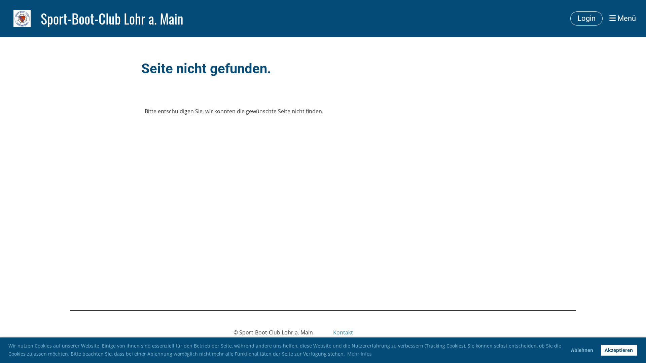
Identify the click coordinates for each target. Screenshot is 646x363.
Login (586, 18)
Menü (626, 18)
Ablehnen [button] (582, 350)
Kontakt (343, 332)
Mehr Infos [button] (359, 354)
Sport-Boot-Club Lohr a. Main (112, 18)
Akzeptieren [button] (619, 350)
